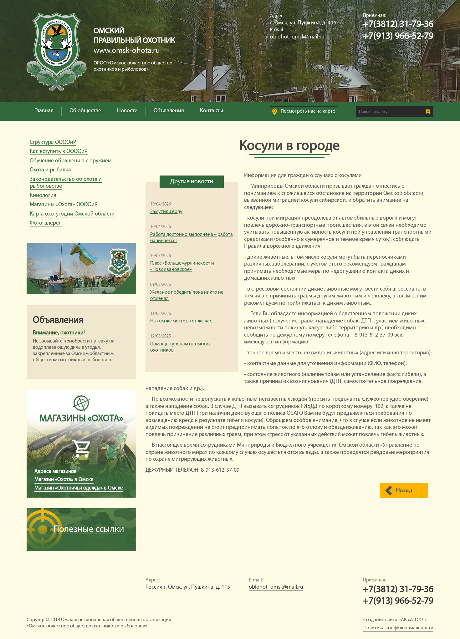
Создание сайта (380, 619)
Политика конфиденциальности (398, 628)
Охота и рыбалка (50, 170)
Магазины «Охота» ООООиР (64, 205)
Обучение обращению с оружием (71, 161)
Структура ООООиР (53, 142)
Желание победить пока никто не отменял (186, 295)
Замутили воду (166, 211)
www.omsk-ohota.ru (127, 51)
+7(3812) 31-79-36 (398, 24)
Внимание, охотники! (59, 333)
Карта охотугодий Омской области (72, 214)
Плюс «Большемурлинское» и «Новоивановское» (182, 266)
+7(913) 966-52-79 (398, 36)
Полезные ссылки (88, 530)
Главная (44, 111)
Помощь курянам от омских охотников (180, 347)
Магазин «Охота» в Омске (64, 479)
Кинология (43, 196)
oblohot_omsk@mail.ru (297, 37)
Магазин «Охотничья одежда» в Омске (78, 488)
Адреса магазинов (55, 471)
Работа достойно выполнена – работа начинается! (191, 237)
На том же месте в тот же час (181, 321)
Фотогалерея (46, 223)
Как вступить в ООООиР (59, 152)
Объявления (169, 111)
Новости (127, 111)
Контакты (211, 111)
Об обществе (85, 111)
